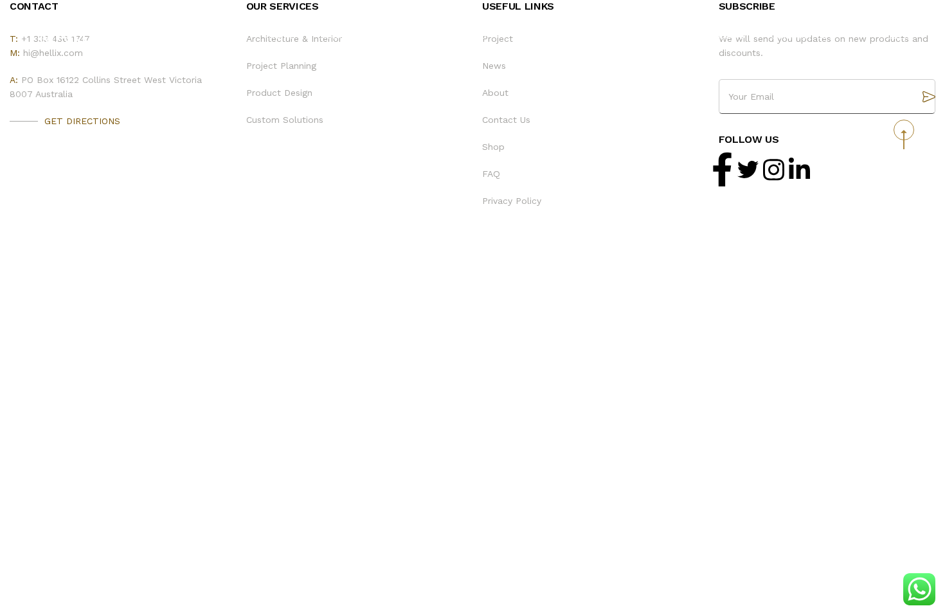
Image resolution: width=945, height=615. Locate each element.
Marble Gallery (124, 35)
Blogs (471, 35)
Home (281, 35)
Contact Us (799, 35)
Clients (411, 35)
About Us (343, 35)
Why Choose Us (549, 35)
